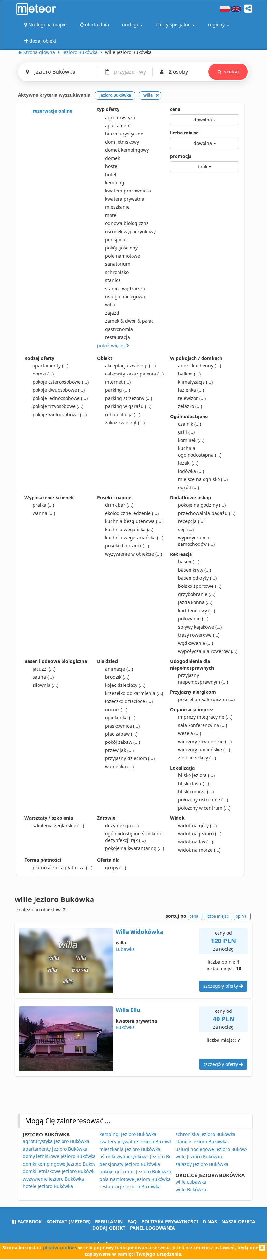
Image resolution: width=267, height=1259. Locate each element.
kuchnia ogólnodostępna (199, 451)
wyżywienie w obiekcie (133, 554)
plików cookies (60, 1247)
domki (43, 374)
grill (186, 432)
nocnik (116, 709)
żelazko (190, 406)
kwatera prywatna (124, 199)
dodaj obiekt (108, 1228)
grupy (115, 867)
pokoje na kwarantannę (134, 848)
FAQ (132, 1221)
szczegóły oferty (221, 986)
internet (118, 382)
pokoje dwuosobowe (59, 390)
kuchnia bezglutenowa (133, 521)
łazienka (191, 390)
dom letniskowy (122, 142)
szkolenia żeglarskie (58, 825)
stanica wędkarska (125, 288)
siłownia (45, 685)
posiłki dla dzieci (127, 546)
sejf (186, 529)
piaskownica (122, 726)
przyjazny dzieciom (130, 758)
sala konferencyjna (202, 725)
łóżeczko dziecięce (129, 701)
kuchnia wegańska (129, 529)
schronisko (117, 272)
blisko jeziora (196, 775)
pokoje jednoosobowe (60, 398)
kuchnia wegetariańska (134, 537)
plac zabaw (121, 734)
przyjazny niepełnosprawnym (203, 678)
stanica (113, 280)
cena (175, 109)
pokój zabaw (122, 742)
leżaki (188, 463)
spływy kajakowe (200, 627)
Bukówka (125, 1027)
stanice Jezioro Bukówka (202, 1142)
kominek (191, 440)
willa (110, 305)
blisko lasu (193, 783)
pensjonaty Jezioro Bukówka (129, 1164)
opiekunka (120, 717)
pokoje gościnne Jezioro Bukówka (135, 1171)
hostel (112, 166)
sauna (43, 677)
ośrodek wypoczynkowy (130, 231)
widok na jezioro (199, 833)
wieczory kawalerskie (205, 741)
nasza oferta (238, 1221)
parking (117, 390)
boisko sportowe (199, 586)
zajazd (112, 313)
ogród (188, 487)
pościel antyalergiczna (206, 699)
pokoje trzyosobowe (58, 406)
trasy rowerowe (198, 635)
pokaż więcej (111, 345)
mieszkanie (117, 207)
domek (112, 158)
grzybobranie (196, 594)
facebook (29, 1221)
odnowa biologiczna (127, 223)
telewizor (192, 398)
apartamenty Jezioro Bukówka (55, 1149)
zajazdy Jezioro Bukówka (202, 1164)
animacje (119, 669)
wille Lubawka (191, 1182)
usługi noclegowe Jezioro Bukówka (213, 1149)
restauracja (117, 337)
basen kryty (194, 570)
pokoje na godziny (202, 505)
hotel (110, 174)
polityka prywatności (169, 1221)
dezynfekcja (122, 825)
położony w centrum (204, 808)
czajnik (189, 424)
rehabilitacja (122, 414)
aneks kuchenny (199, 365)
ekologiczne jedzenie (132, 513)
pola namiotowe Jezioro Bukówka (135, 1179)
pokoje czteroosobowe (61, 382)
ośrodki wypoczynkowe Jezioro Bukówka (142, 1156)
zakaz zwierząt (125, 422)
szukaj (231, 71)
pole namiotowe (122, 256)
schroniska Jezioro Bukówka (205, 1134)
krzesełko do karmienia (134, 693)
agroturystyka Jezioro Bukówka (56, 1141)
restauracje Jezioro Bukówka (130, 1186)
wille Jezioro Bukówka (199, 1156)
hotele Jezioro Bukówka (48, 1186)
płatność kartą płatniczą (62, 867)
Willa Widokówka (139, 932)
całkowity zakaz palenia (134, 374)
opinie (241, 916)
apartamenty (50, 365)
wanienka (119, 766)
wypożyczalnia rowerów (207, 651)
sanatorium (117, 264)
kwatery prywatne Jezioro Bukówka (137, 1142)
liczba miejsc (184, 133)
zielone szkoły (197, 758)
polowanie (193, 618)
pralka (43, 505)
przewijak (119, 750)
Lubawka (125, 949)
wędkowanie (195, 643)
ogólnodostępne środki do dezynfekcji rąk (133, 836)
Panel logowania (152, 1228)
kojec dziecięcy (125, 685)
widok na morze (199, 850)
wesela (189, 733)
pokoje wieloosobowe (60, 414)
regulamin (109, 1221)
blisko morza (196, 791)
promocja (180, 156)
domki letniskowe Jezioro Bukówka (60, 1171)
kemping (114, 182)
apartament (118, 125)
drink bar (119, 505)
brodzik (117, 677)
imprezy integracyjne (205, 717)
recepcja (191, 521)
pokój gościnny (121, 248)
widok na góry (197, 825)
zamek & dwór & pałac (129, 321)
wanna (44, 513)
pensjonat (116, 239)
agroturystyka (120, 117)
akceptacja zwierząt (130, 365)
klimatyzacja (195, 382)
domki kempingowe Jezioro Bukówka (62, 1164)
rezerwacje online (52, 111)
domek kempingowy (127, 150)
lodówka (191, 471)
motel (111, 215)
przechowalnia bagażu (206, 513)
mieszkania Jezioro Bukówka (129, 1149)
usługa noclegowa (125, 296)
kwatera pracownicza (128, 191)
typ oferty (108, 109)
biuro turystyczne (124, 134)
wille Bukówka (191, 1189)
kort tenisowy (196, 610)
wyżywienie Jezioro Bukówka (53, 1179)
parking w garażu (128, 406)
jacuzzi (44, 669)
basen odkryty (197, 578)
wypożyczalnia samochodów (196, 540)
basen (188, 562)
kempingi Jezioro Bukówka (127, 1134)
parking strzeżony (128, 398)
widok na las (195, 842)
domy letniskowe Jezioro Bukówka (59, 1156)
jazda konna (195, 602)
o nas (210, 1221)
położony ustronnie (203, 800)
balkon (189, 374)
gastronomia (119, 329)
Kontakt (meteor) (68, 1221)
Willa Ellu (128, 1010)
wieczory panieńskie (204, 749)
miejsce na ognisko (203, 479)
